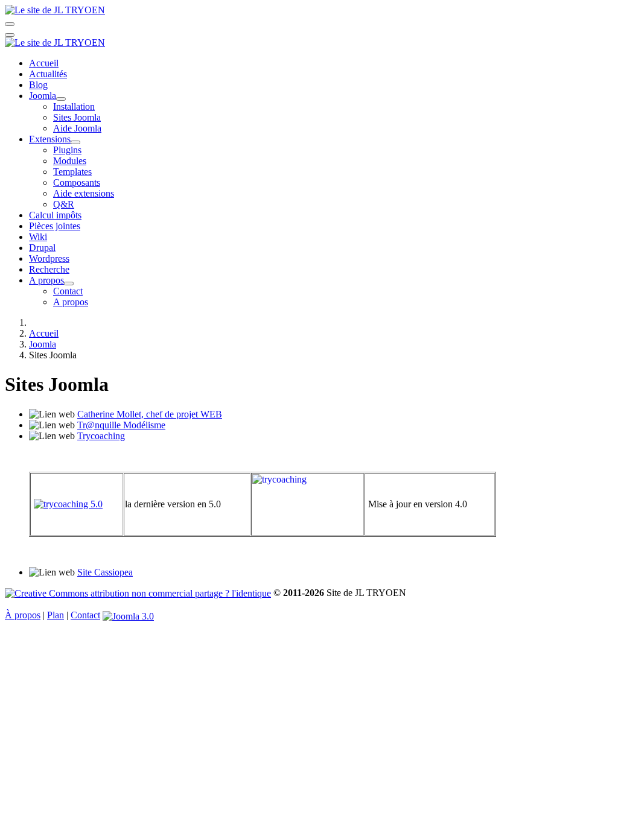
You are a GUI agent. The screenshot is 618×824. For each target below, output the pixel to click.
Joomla (42, 95)
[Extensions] (75, 142)
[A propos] (69, 283)
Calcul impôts (55, 215)
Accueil (44, 63)
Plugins (67, 150)
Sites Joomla (77, 117)
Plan (55, 615)
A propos (46, 280)
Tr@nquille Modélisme (121, 425)
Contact (68, 291)
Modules (69, 161)
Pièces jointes (54, 226)
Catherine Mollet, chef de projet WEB (149, 414)
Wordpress (49, 258)
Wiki (38, 237)
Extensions (50, 139)
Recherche (49, 269)
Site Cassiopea (105, 572)
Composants (76, 182)
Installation (74, 106)
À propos (22, 615)
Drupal (42, 247)
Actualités (48, 74)
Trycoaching (101, 436)
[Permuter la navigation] (9, 24)
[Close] (9, 35)
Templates (72, 171)
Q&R (63, 204)
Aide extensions (83, 193)
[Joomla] (61, 99)
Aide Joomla (77, 128)
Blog (38, 85)
